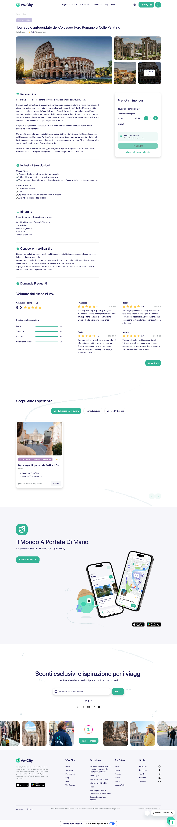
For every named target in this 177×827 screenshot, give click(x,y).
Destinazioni (96, 4)
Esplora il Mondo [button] (69, 5)
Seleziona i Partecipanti (126, 114)
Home (18, 14)
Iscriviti (118, 691)
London (117, 770)
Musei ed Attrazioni (115, 411)
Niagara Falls (120, 785)
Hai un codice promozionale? (138, 152)
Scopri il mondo (26, 559)
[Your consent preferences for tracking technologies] (172, 822)
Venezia (118, 774)
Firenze (117, 778)
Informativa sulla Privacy (99, 779)
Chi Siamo (84, 4)
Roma (24, 14)
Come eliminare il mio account (98, 798)
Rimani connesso (88, 741)
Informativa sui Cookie (98, 783)
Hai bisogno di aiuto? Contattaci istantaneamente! (100, 791)
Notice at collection (72, 823)
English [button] (20, 809)
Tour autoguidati (93, 411)
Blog (106, 4)
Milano (117, 781)
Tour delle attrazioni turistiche (66, 411)
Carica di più (153, 363)
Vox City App (146, 4)
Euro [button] (30, 809)
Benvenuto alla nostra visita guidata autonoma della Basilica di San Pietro (100, 769)
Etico (92, 787)
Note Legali (94, 775)
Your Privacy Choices (97, 823)
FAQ (113, 4)
